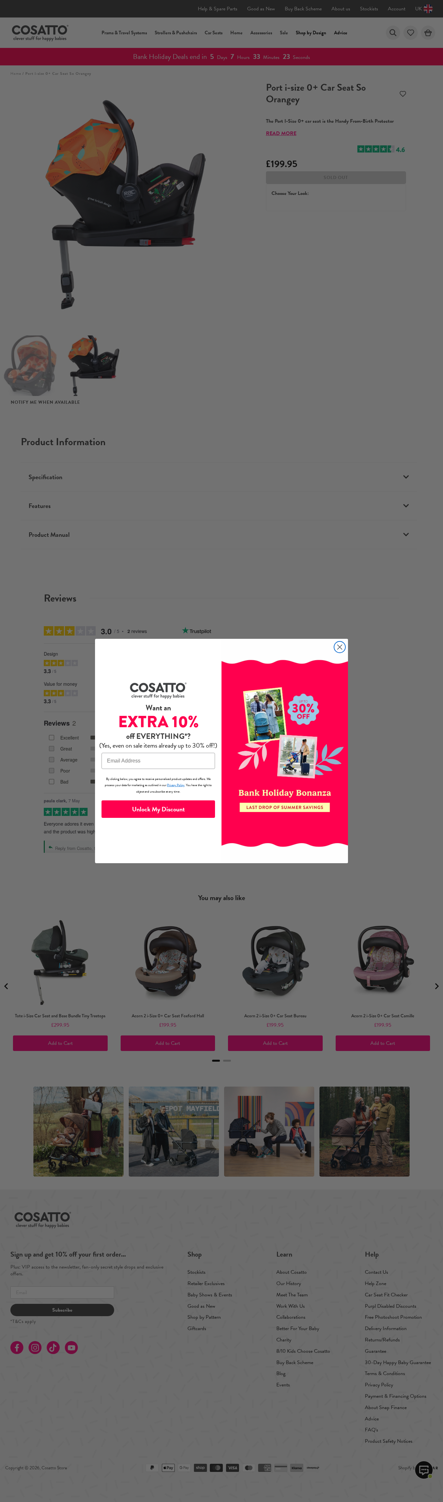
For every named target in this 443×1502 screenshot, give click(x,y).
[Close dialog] (339, 647)
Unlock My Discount (158, 809)
